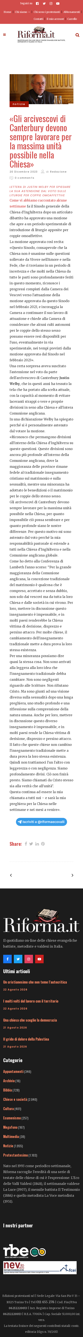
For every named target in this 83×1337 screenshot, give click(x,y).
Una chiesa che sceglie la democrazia (30, 1020)
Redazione (58, 171)
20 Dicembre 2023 (24, 171)
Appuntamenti (13, 1071)
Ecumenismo (12, 1117)
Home (7, 12)
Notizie (8, 1145)
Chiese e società (15, 1099)
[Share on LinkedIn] (37, 843)
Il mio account (55, 18)
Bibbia (7, 1090)
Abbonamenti (71, 12)
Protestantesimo (15, 1155)
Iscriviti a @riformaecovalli (43, 822)
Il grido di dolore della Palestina (26, 1039)
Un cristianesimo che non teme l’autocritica (35, 982)
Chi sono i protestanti (47, 12)
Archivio (9, 1080)
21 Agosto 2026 (15, 1027)
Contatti (38, 18)
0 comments (24, 178)
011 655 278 (45, 1302)
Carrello (72, 18)
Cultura (8, 1108)
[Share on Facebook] (26, 843)
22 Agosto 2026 (15, 989)
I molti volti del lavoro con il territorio (30, 1001)
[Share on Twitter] (31, 843)
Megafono (10, 1127)
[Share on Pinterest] (43, 843)
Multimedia (11, 1136)
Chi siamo (21, 12)
